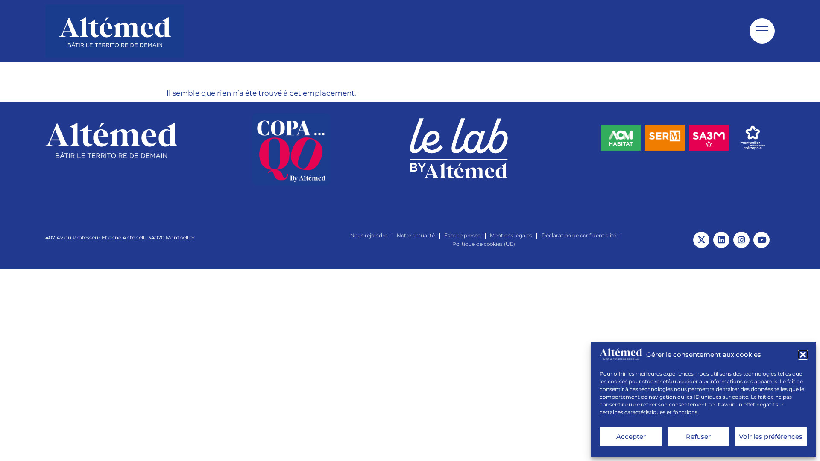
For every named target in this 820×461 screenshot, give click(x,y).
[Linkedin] (721, 240)
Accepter (631, 436)
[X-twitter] (701, 240)
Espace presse (462, 235)
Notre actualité (416, 235)
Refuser (698, 436)
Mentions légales (511, 235)
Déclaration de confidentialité (579, 235)
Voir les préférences (770, 436)
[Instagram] (741, 240)
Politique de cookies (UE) (483, 244)
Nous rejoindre (368, 235)
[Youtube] (761, 240)
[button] (803, 354)
